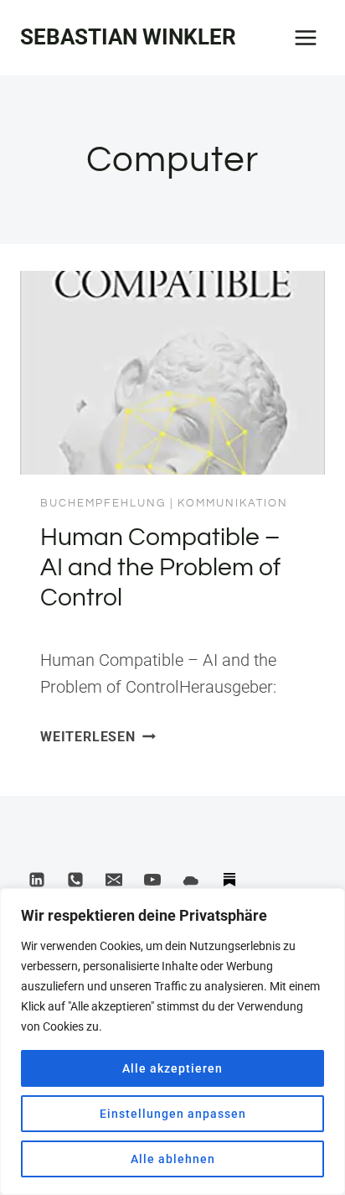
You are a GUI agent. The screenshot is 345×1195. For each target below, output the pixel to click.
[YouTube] (152, 879)
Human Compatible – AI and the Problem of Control (160, 567)
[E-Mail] (114, 879)
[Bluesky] (191, 879)
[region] (172, 1041)
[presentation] (172, 373)
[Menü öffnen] (305, 37)
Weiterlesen (98, 737)
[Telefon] (75, 879)
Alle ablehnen (173, 1159)
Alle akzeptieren (172, 1068)
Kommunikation (233, 503)
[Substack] (229, 879)
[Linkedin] (37, 879)
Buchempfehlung (103, 503)
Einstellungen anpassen (173, 1113)
